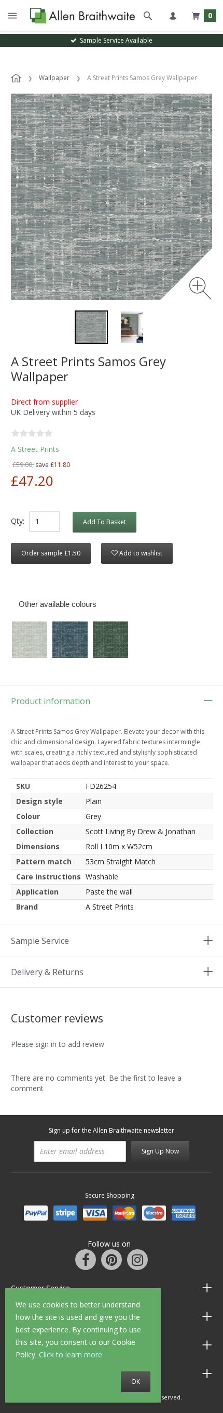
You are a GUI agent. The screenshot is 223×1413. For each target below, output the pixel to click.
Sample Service (40, 941)
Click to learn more (70, 1354)
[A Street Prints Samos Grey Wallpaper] (91, 327)
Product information (50, 701)
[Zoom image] (200, 288)
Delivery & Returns (47, 972)
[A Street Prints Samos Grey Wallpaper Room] (131, 327)
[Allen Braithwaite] (80, 16)
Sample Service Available (114, 40)
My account (172, 15)
